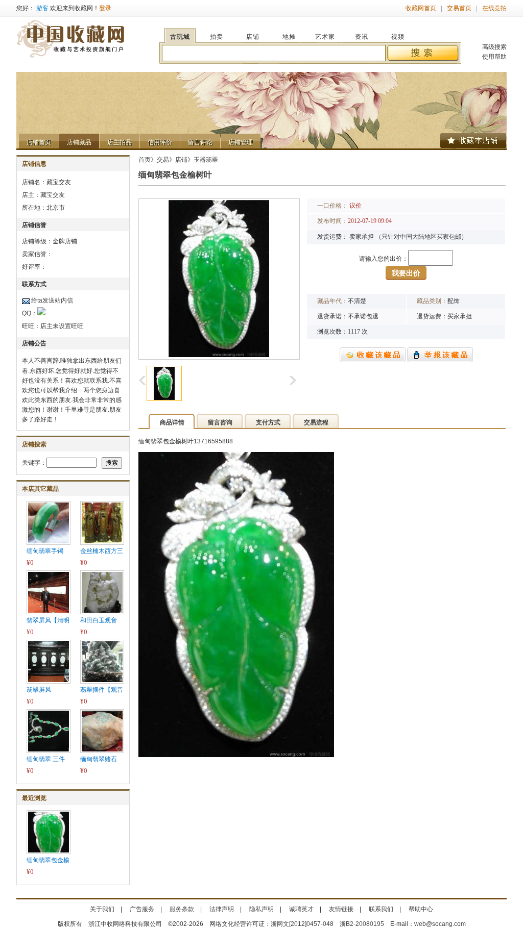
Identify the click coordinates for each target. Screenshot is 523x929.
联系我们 (381, 909)
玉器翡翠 (206, 159)
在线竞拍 (494, 8)
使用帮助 (494, 56)
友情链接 (341, 909)
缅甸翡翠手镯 (45, 551)
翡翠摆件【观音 (101, 689)
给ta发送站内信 (52, 300)
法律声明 (221, 909)
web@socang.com (440, 923)
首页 (144, 159)
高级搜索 (494, 47)
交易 (163, 159)
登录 (105, 8)
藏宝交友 (52, 194)
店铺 (181, 159)
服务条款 (182, 909)
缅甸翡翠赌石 (98, 759)
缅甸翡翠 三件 (46, 759)
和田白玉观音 (98, 620)
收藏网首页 (421, 8)
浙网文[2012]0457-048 (302, 923)
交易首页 (459, 8)
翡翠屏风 (39, 689)
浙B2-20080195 (362, 923)
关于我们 (102, 909)
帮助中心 (421, 909)
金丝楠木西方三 (101, 551)
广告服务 (142, 909)
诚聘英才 (301, 909)
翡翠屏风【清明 (48, 620)
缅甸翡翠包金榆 (48, 860)
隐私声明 (261, 909)
